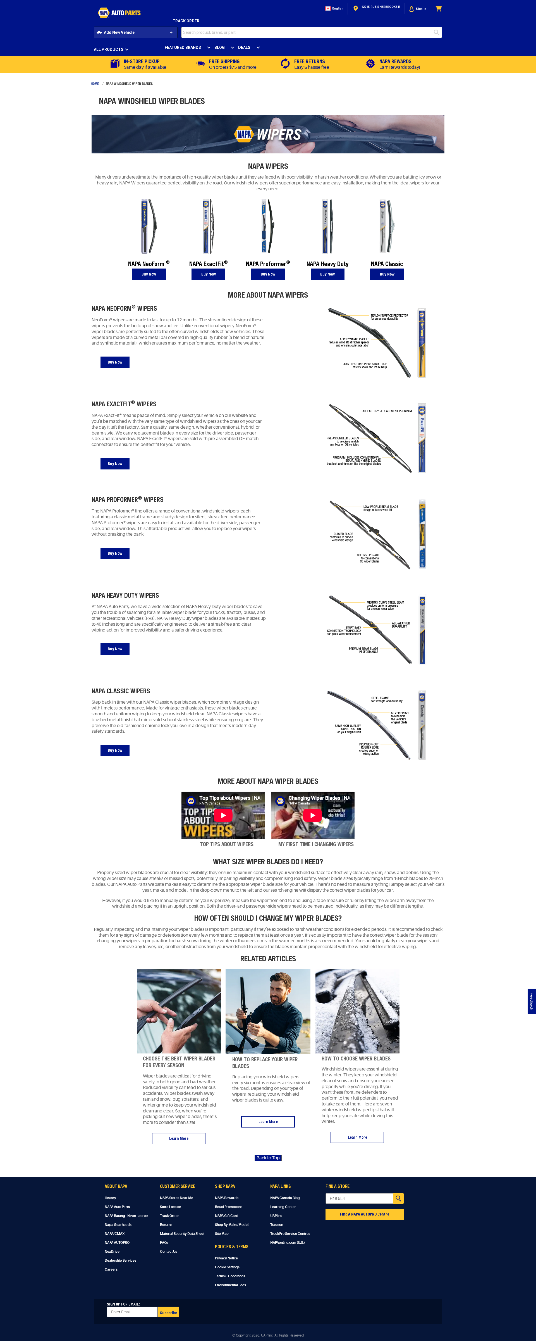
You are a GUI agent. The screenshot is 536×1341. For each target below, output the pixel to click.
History (110, 1198)
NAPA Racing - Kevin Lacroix (126, 1216)
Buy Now (149, 274)
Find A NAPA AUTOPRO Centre (364, 1214)
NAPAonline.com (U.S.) (287, 1243)
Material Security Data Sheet (182, 1234)
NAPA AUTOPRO (117, 1243)
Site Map (222, 1234)
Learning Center (283, 1207)
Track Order (186, 21)
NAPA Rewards (226, 1198)
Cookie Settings (227, 1267)
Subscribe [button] (168, 1312)
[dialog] (418, 9)
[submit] (438, 32)
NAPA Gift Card (226, 1216)
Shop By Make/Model (231, 1225)
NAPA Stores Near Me (176, 1198)
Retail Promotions (228, 1207)
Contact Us (168, 1252)
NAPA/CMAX (115, 1234)
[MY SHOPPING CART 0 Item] (439, 8)
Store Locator (170, 1207)
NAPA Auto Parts (117, 1207)
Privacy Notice (226, 1258)
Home (95, 84)
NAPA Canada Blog (285, 1198)
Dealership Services (120, 1260)
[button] (333, 9)
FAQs (164, 1243)
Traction (276, 1225)
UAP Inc (276, 1216)
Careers (111, 1269)
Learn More (178, 1138)
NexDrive (112, 1252)
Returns (166, 1225)
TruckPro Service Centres (290, 1234)
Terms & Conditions (230, 1276)
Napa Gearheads (118, 1225)
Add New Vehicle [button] (119, 32)
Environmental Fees (230, 1285)
